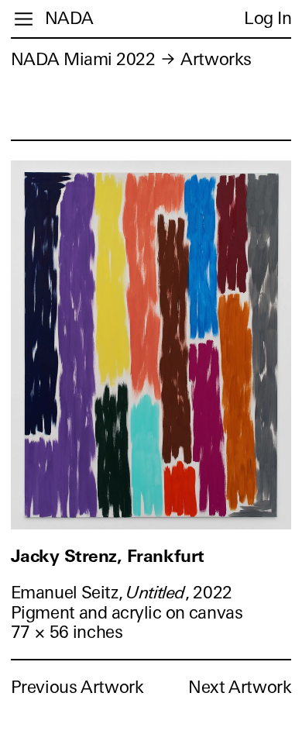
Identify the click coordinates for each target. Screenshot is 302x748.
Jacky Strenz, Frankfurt (107, 556)
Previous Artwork (77, 687)
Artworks (215, 59)
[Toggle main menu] (23, 19)
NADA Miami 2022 (83, 59)
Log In (267, 18)
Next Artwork (239, 687)
